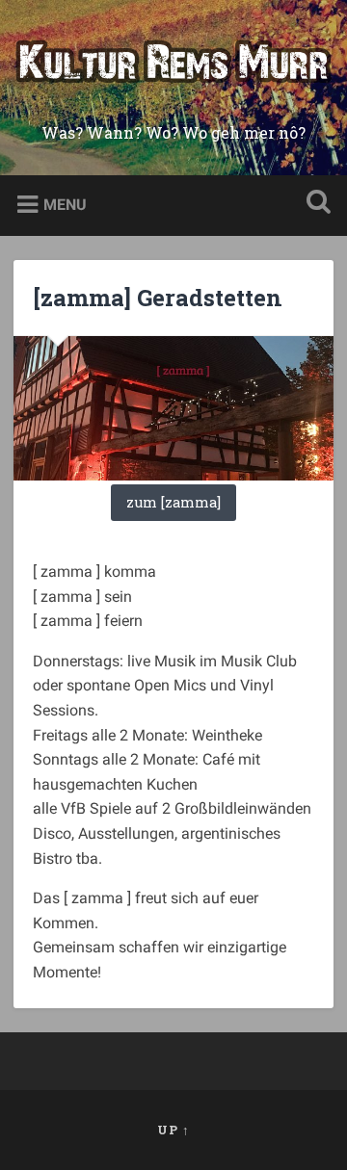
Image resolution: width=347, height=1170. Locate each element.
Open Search (314, 203)
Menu (65, 204)
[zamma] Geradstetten (157, 297)
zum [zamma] (173, 502)
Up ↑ (173, 1129)
